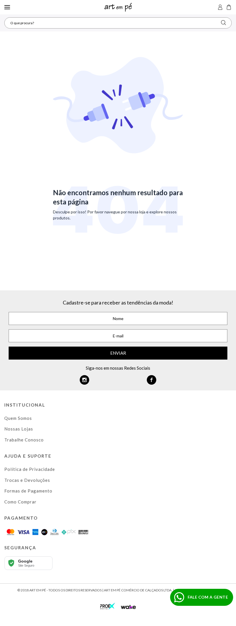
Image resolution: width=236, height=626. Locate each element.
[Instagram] (84, 380)
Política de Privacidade (29, 469)
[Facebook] (151, 380)
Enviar (118, 353)
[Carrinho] (228, 7)
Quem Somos (18, 418)
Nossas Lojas (18, 428)
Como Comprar (20, 501)
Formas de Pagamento (28, 490)
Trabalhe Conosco (24, 439)
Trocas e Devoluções (27, 480)
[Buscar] (223, 22)
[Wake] (128, 607)
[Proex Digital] (107, 605)
